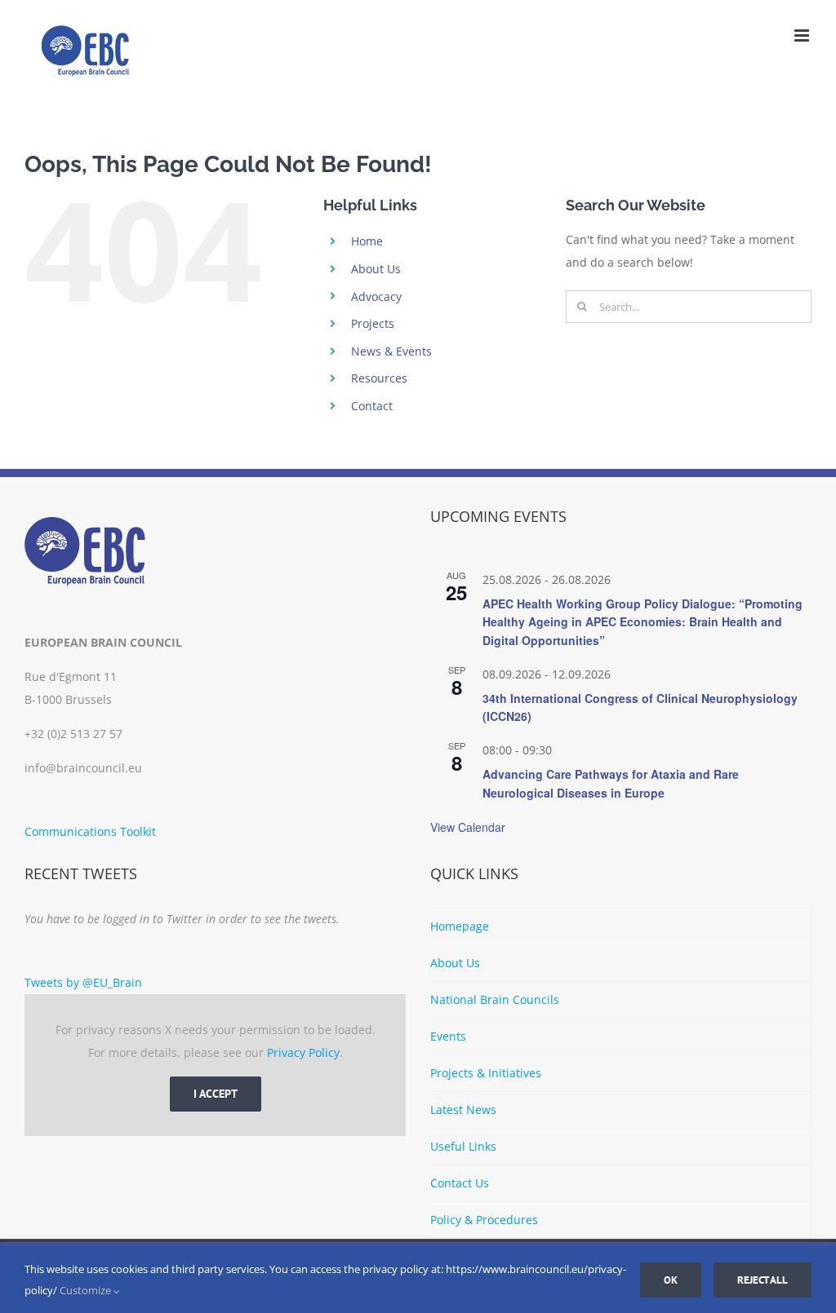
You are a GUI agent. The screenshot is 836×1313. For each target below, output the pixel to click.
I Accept (215, 1093)
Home (367, 241)
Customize (86, 1290)
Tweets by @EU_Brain (83, 982)
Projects (372, 323)
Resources (379, 378)
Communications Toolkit (90, 831)
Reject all (762, 1280)
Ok (671, 1280)
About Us (376, 268)
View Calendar (467, 827)
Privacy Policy (303, 1052)
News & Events (391, 351)
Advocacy (376, 296)
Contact (372, 405)
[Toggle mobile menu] (803, 35)
